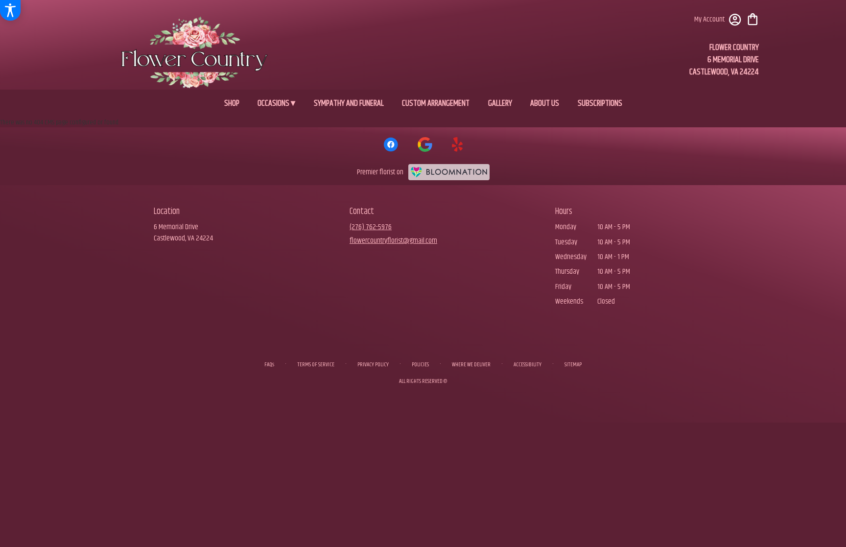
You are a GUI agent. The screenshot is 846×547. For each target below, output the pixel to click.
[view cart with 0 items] (753, 18)
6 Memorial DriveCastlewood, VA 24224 (183, 232)
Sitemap (573, 364)
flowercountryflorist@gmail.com (393, 241)
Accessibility (527, 364)
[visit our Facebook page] (391, 144)
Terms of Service (315, 364)
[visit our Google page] (425, 144)
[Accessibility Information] (10, 10)
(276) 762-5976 (371, 227)
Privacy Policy (373, 364)
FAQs (269, 364)
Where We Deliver (471, 364)
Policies (420, 364)
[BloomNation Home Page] (449, 172)
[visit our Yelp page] (457, 144)
